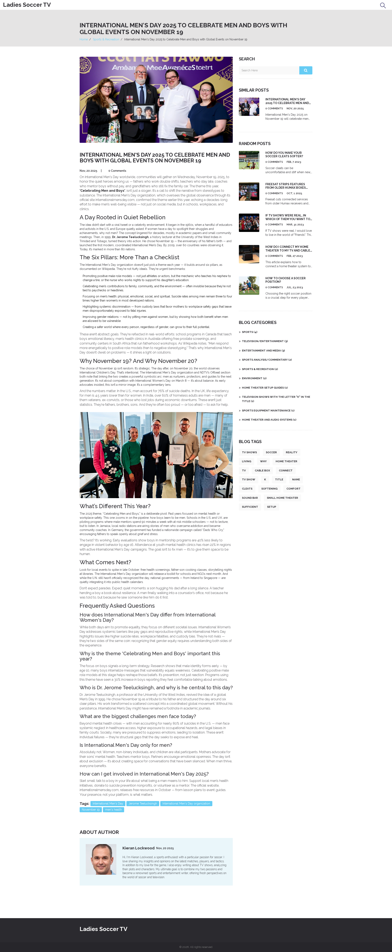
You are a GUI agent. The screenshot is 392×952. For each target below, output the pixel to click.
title (279, 479)
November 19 (91, 809)
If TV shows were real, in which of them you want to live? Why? (287, 219)
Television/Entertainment (265, 341)
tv (244, 470)
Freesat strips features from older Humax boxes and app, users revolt (285, 188)
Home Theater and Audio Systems (269, 419)
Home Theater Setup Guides (265, 387)
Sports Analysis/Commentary (267, 359)
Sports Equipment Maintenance (268, 410)
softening (269, 488)
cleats (247, 488)
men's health (113, 809)
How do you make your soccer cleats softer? (284, 154)
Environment (254, 378)
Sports (249, 332)
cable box (262, 470)
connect (286, 470)
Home (84, 39)
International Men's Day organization (186, 803)
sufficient (250, 506)
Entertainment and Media (263, 350)
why (263, 461)
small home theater (282, 497)
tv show (248, 479)
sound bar (250, 497)
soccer (271, 452)
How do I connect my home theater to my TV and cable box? (287, 250)
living (246, 461)
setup (271, 506)
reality (291, 452)
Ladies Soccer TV (27, 4)
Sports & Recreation (106, 39)
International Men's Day (108, 803)
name (296, 479)
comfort (293, 488)
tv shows (249, 452)
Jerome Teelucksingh (143, 803)
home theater (286, 461)
